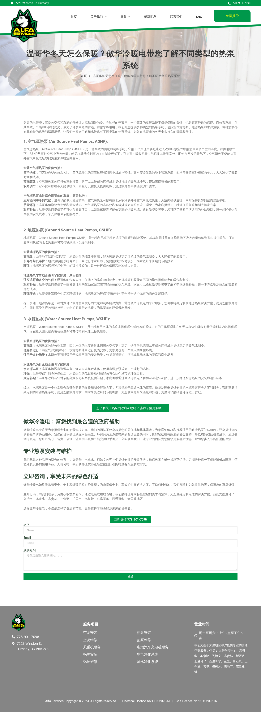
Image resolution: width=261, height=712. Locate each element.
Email (27, 537)
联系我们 (176, 16)
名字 (27, 524)
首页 (74, 16)
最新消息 (150, 16)
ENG (199, 16)
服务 (123, 16)
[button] (232, 16)
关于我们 (96, 16)
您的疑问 (30, 550)
